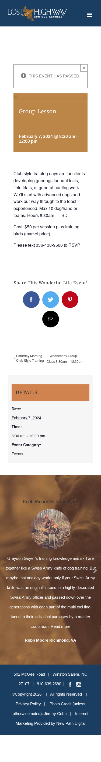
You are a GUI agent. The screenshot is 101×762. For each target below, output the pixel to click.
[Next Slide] (95, 569)
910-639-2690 (49, 684)
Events (17, 453)
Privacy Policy (28, 704)
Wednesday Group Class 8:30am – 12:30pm (65, 358)
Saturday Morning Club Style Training (30, 358)
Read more (60, 626)
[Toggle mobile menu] (90, 15)
